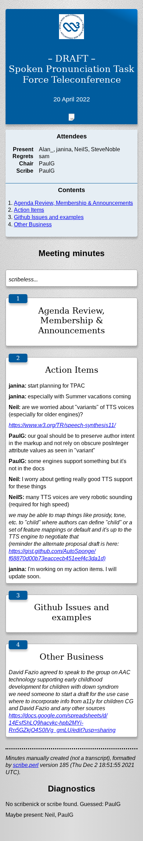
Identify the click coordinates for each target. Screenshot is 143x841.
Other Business (33, 224)
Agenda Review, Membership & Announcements (73, 203)
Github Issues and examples (49, 217)
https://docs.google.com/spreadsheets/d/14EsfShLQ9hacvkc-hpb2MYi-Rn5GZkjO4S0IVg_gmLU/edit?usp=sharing (62, 723)
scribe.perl (26, 765)
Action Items (29, 210)
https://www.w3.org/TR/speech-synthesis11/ (62, 425)
